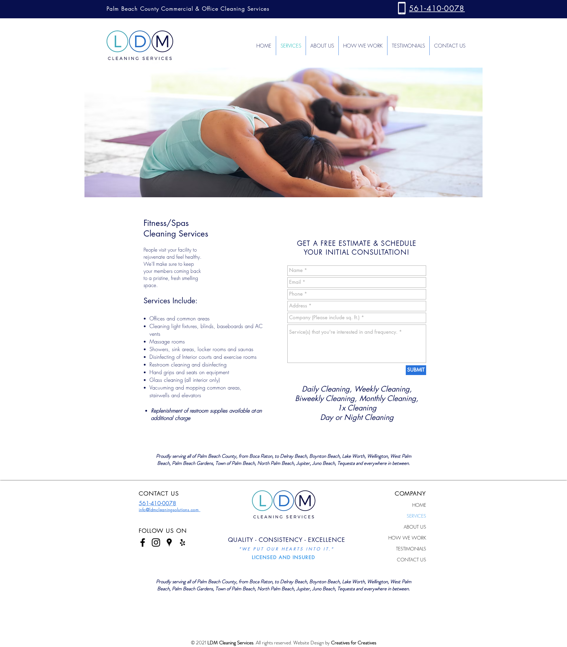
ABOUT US (415, 527)
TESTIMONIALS (411, 548)
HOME (419, 505)
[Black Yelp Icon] (182, 542)
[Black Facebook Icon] (142, 542)
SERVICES (416, 516)
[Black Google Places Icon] (169, 542)
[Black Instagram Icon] (156, 542)
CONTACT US (411, 559)
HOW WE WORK (407, 537)
